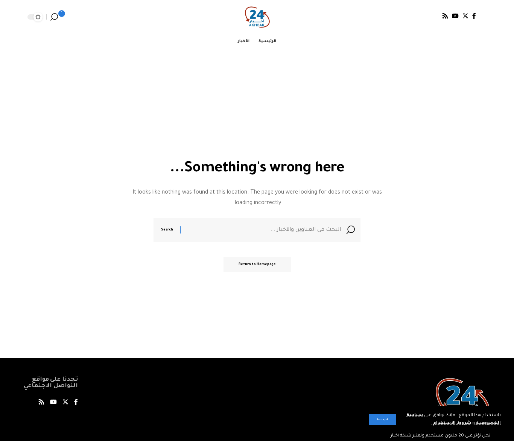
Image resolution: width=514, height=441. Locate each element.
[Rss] (445, 16)
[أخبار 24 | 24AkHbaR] (257, 17)
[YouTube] (455, 16)
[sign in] (485, 17)
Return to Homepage (257, 265)
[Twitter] (465, 16)
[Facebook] (474, 16)
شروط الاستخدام (451, 423)
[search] (54, 17)
